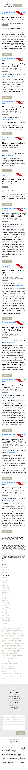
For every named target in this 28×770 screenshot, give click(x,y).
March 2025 (5, 600)
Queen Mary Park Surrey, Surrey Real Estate (12, 665)
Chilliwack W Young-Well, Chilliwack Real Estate (13, 632)
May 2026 (4, 582)
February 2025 (5, 602)
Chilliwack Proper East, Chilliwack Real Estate (9, 543)
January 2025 (5, 604)
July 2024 (4, 610)
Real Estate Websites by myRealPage (14, 739)
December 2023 (6, 618)
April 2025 (4, 599)
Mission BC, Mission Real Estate (10, 551)
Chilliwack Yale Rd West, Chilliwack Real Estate (17, 546)
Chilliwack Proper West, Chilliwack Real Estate (17, 544)
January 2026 (5, 589)
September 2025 (6, 594)
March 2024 (5, 613)
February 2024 (5, 615)
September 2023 (6, 620)
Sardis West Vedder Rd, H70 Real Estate (11, 673)
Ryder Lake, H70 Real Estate (8, 666)
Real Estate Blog (6, 570)
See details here (13, 30)
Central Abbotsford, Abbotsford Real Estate (12, 630)
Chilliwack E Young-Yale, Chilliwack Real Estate (10, 540)
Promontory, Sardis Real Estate (20, 551)
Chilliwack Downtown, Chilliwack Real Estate (17, 539)
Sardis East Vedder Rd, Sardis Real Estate (15, 23)
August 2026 (5, 579)
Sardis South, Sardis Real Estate (11, 555)
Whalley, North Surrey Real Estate (10, 680)
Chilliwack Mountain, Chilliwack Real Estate (12, 637)
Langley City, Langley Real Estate (7, 550)
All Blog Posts (5, 566)
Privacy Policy (22, 738)
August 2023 (5, 622)
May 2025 (4, 597)
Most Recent (5, 577)
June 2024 (4, 612)
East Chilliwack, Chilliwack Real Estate (8, 547)
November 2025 (6, 590)
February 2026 (5, 587)
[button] (17, 5)
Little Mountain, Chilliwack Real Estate (11, 660)
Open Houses (5, 569)
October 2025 (5, 592)
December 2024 (6, 605)
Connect (17, 5)
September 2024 (6, 609)
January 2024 (5, 617)
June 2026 (4, 580)
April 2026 (4, 584)
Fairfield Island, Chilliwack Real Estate (12, 548)
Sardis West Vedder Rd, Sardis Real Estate (14, 556)
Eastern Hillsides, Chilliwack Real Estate (11, 651)
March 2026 (5, 585)
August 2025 (5, 595)
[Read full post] (14, 13)
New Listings (5, 567)
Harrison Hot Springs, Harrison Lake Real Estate (13, 655)
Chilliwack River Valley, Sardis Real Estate (9, 545)
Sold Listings (5, 572)
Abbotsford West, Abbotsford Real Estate (14, 537)
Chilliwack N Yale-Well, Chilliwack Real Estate (17, 541)
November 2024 (6, 607)
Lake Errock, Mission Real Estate (19, 549)
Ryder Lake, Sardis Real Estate (10, 554)
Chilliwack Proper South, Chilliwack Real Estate (13, 642)
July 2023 (4, 623)
